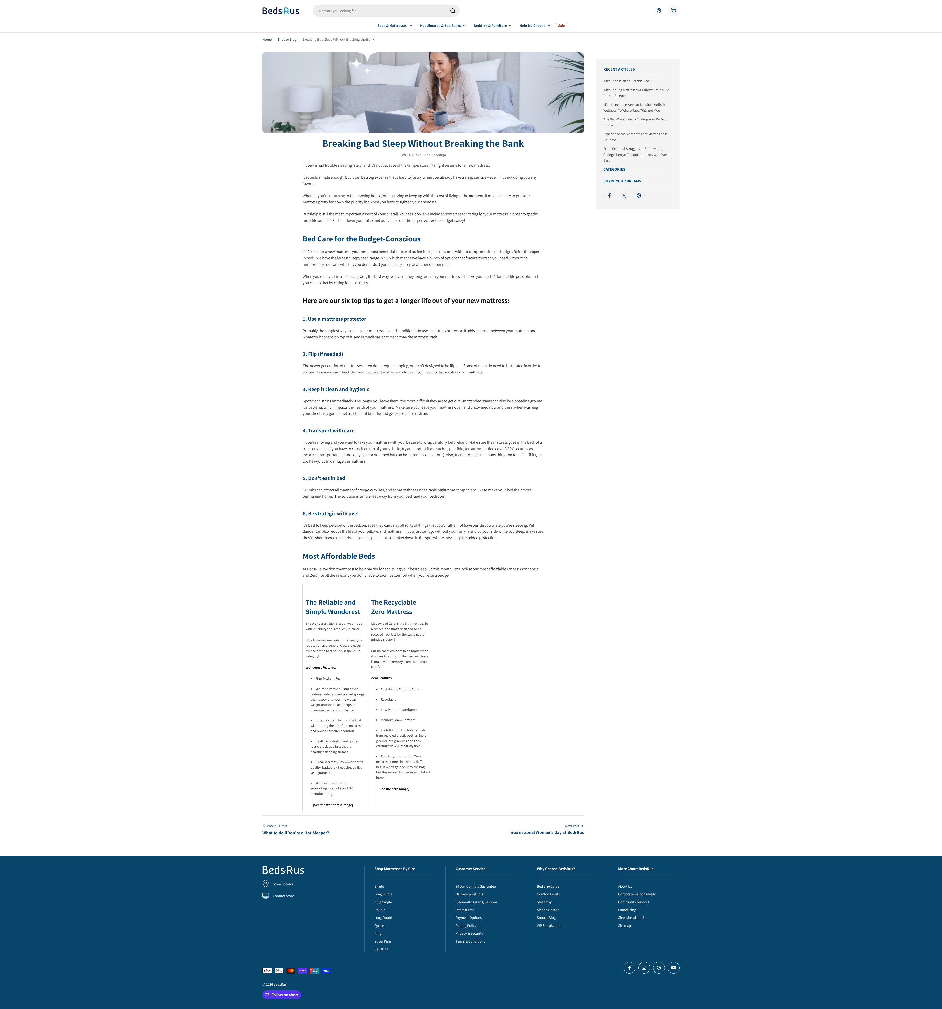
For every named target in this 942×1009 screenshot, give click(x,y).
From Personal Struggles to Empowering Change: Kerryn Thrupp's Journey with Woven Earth (637, 154)
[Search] (453, 11)
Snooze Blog (287, 39)
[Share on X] (624, 195)
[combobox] (386, 11)
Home (267, 39)
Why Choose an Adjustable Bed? (627, 81)
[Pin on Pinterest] (639, 195)
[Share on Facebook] (609, 195)
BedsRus (280, 984)
